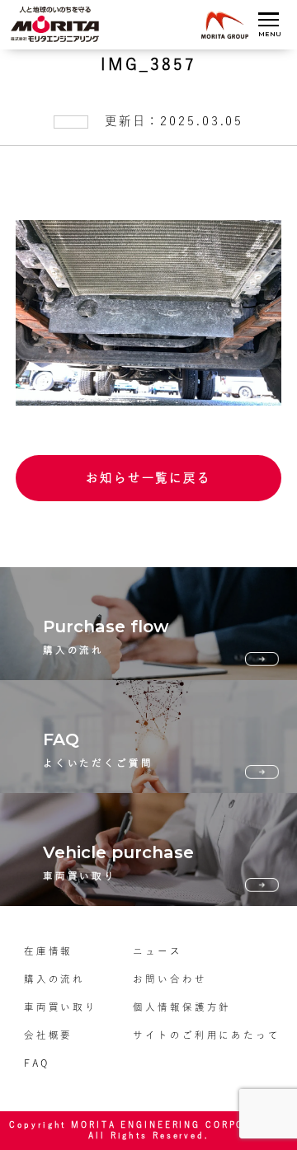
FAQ (37, 1063)
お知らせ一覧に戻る (148, 478)
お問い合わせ (169, 978)
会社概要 (48, 1035)
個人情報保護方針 (182, 1007)
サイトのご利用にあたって (206, 1035)
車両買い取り (60, 1007)
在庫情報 (48, 950)
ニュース (157, 950)
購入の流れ (54, 978)
